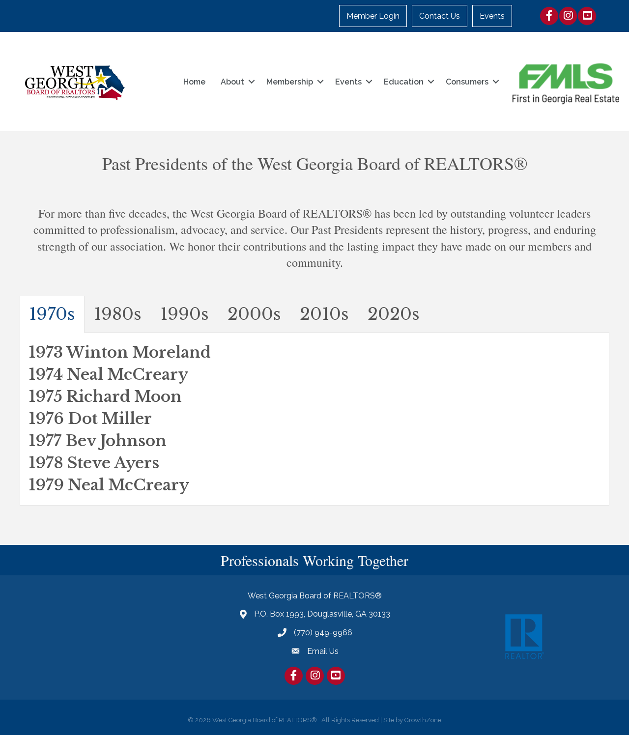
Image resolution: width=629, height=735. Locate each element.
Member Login (373, 16)
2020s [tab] (394, 314)
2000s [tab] (254, 314)
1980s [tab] (118, 314)
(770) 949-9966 (323, 632)
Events (492, 16)
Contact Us (439, 16)
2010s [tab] (324, 314)
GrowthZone (422, 720)
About (232, 81)
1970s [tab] (52, 314)
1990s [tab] (184, 314)
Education (404, 81)
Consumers (467, 81)
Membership (289, 81)
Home (194, 81)
